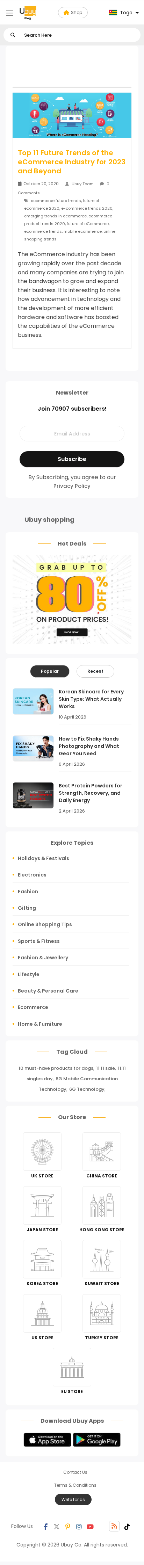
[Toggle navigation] (9, 13)
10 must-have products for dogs (56, 1068)
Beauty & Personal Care (48, 990)
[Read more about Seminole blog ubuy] (28, 12)
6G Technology (87, 1089)
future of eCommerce (88, 223)
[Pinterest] (67, 1526)
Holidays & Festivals (43, 858)
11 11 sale (105, 1068)
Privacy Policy (72, 486)
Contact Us (75, 1472)
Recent (95, 671)
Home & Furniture (40, 1024)
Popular (50, 671)
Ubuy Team (83, 184)
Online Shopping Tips (45, 924)
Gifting (27, 907)
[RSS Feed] (114, 1526)
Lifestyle (28, 974)
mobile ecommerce (83, 231)
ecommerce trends (43, 231)
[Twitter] (56, 1526)
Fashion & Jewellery (43, 957)
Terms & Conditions (75, 1485)
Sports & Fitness (39, 941)
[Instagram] (78, 1526)
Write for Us (73, 1499)
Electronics (32, 874)
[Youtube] (90, 1526)
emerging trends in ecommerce (55, 216)
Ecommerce (33, 1007)
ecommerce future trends (56, 200)
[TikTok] (127, 1526)
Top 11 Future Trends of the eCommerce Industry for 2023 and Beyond (71, 161)
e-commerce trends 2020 (87, 208)
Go (12, 35)
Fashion (28, 891)
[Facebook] (45, 1526)
